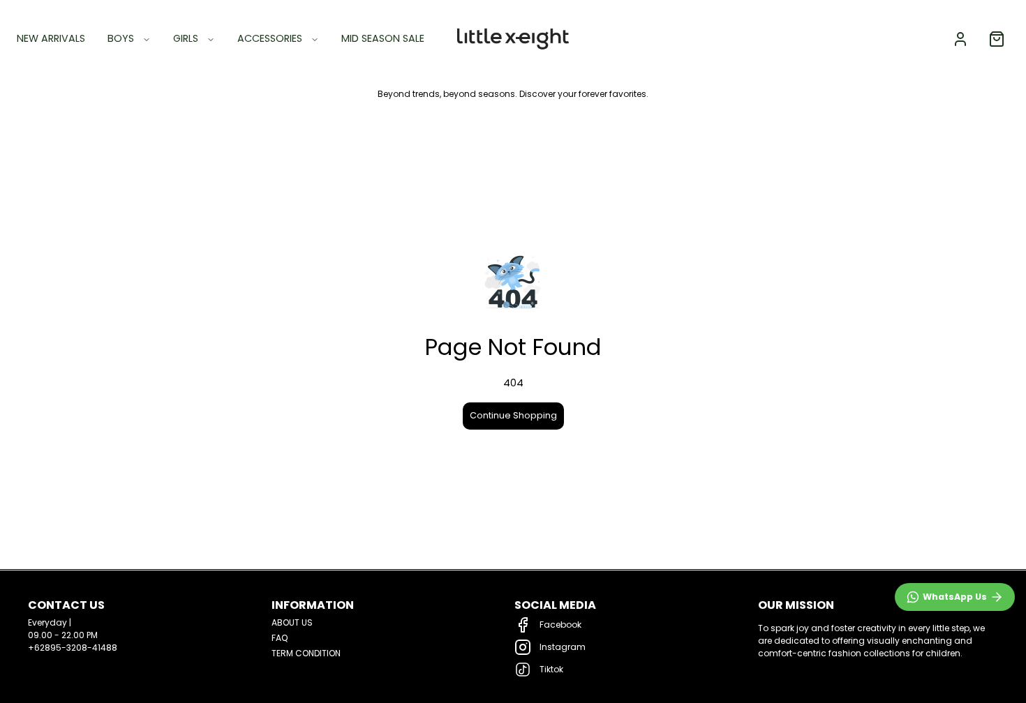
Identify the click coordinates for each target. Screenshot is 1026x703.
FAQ (280, 638)
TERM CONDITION (306, 653)
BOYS (120, 38)
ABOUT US (292, 622)
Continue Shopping (513, 415)
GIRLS (185, 38)
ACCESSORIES (269, 38)
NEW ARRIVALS (51, 38)
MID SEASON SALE (382, 38)
